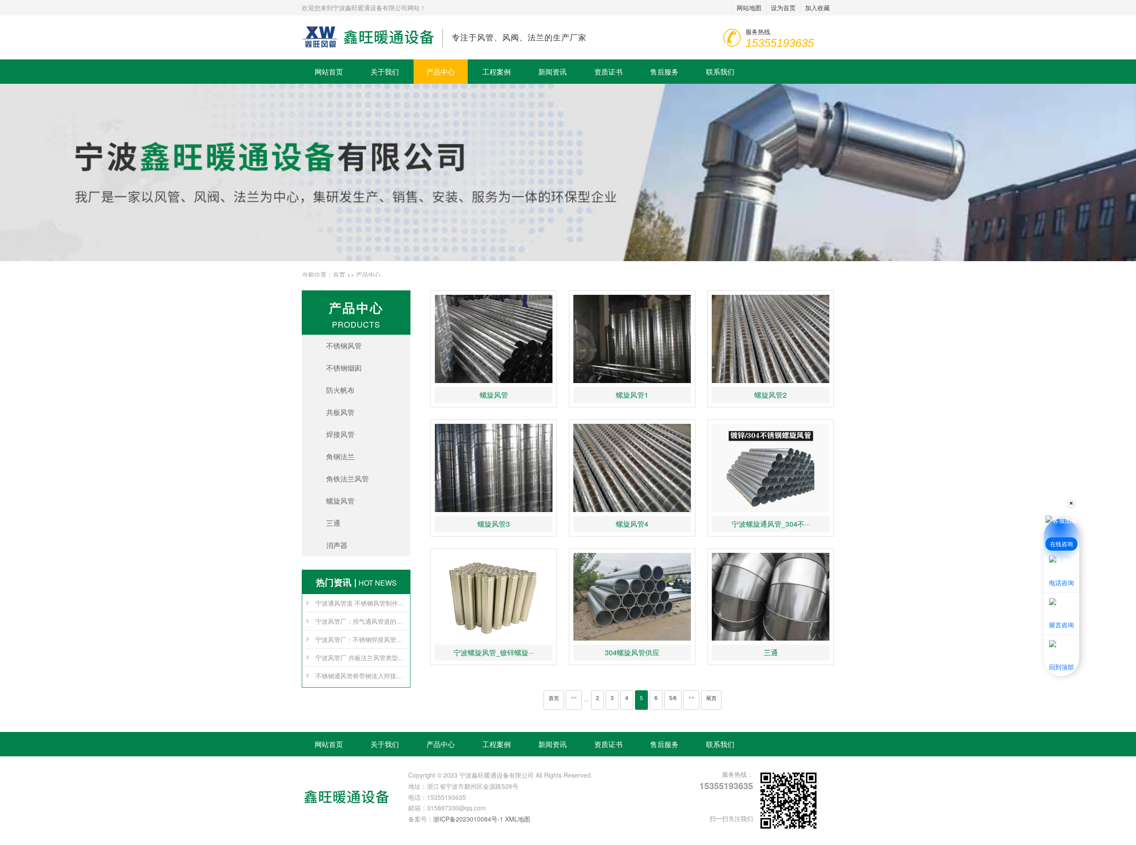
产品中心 (440, 72)
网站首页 (329, 72)
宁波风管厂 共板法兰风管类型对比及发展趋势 (362, 657)
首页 (339, 274)
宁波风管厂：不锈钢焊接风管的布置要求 (362, 639)
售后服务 (664, 72)
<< (574, 698)
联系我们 (720, 72)
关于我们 (385, 72)
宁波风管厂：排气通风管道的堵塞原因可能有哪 (362, 621)
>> (691, 698)
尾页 (711, 697)
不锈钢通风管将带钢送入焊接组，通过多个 (362, 675)
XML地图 (517, 818)
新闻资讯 (552, 72)
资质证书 (608, 72)
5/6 (673, 697)
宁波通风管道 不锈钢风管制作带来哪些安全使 (362, 603)
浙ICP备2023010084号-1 (468, 818)
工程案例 (496, 72)
